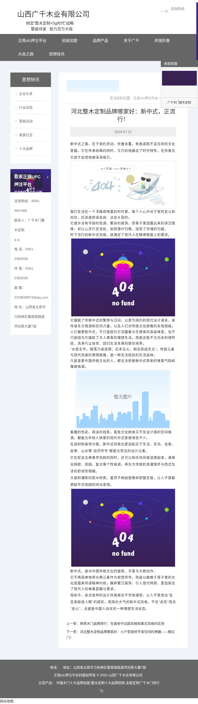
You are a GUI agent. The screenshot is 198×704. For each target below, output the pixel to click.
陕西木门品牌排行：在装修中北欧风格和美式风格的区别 (122, 623)
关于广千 (131, 41)
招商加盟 (69, 41)
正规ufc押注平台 (32, 41)
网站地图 (7, 701)
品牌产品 (100, 41)
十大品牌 (26, 149)
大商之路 (26, 54)
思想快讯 (56, 54)
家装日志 (26, 135)
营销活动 (26, 121)
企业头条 (26, 94)
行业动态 (26, 107)
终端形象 (162, 41)
